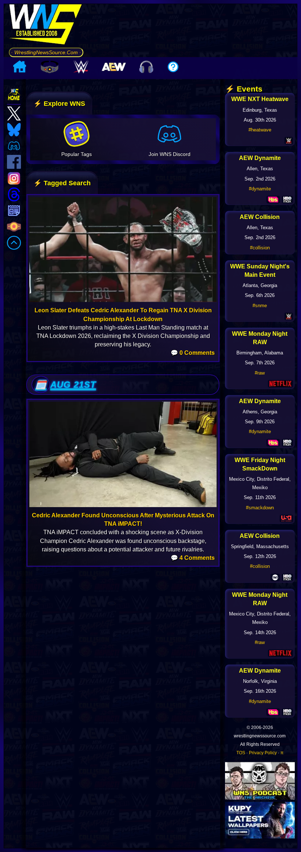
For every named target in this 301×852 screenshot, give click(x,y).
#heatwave (260, 130)
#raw (260, 373)
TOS (240, 752)
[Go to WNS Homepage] (46, 26)
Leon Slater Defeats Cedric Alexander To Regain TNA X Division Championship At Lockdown (123, 314)
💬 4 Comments (193, 558)
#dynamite (260, 188)
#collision (260, 247)
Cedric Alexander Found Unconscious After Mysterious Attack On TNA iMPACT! (123, 519)
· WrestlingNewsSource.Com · (46, 52)
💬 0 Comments (193, 353)
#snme (260, 305)
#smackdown (260, 507)
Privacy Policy (263, 752)
